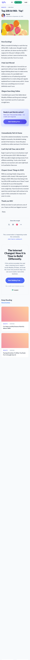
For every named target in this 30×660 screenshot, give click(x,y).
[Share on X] (9, 224)
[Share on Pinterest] (17, 224)
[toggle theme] (12, 2)
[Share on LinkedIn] (13, 224)
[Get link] (21, 224)
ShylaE (8, 14)
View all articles (6, 302)
